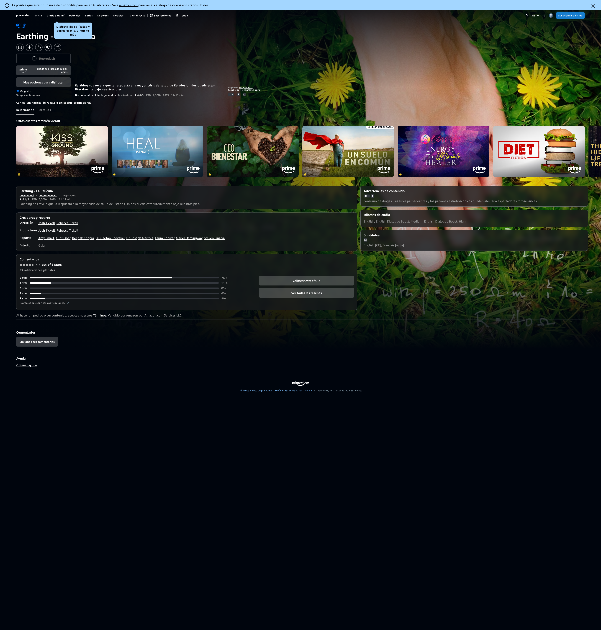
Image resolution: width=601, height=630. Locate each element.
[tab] (25, 110)
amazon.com (128, 5)
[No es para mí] (48, 47)
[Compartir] (57, 47)
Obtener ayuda (26, 365)
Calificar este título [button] (306, 281)
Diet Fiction (539, 151)
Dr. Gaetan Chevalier (110, 238)
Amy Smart (245, 87)
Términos (99, 315)
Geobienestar (253, 151)
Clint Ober (234, 89)
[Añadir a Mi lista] (29, 47)
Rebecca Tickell (67, 223)
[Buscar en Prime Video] (527, 15)
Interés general (104, 95)
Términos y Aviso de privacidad (255, 390)
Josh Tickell (46, 223)
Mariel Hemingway (189, 238)
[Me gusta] (39, 47)
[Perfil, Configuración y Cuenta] (551, 15)
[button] (43, 58)
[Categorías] (545, 15)
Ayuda (308, 390)
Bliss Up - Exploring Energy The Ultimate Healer (443, 151)
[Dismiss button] (593, 6)
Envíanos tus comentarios (288, 390)
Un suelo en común (348, 151)
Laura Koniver (164, 238)
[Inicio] (22, 15)
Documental (82, 95)
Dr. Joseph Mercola (139, 238)
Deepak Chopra (251, 89)
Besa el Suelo (62, 151)
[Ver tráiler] (20, 47)
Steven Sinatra (214, 238)
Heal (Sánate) (157, 151)
